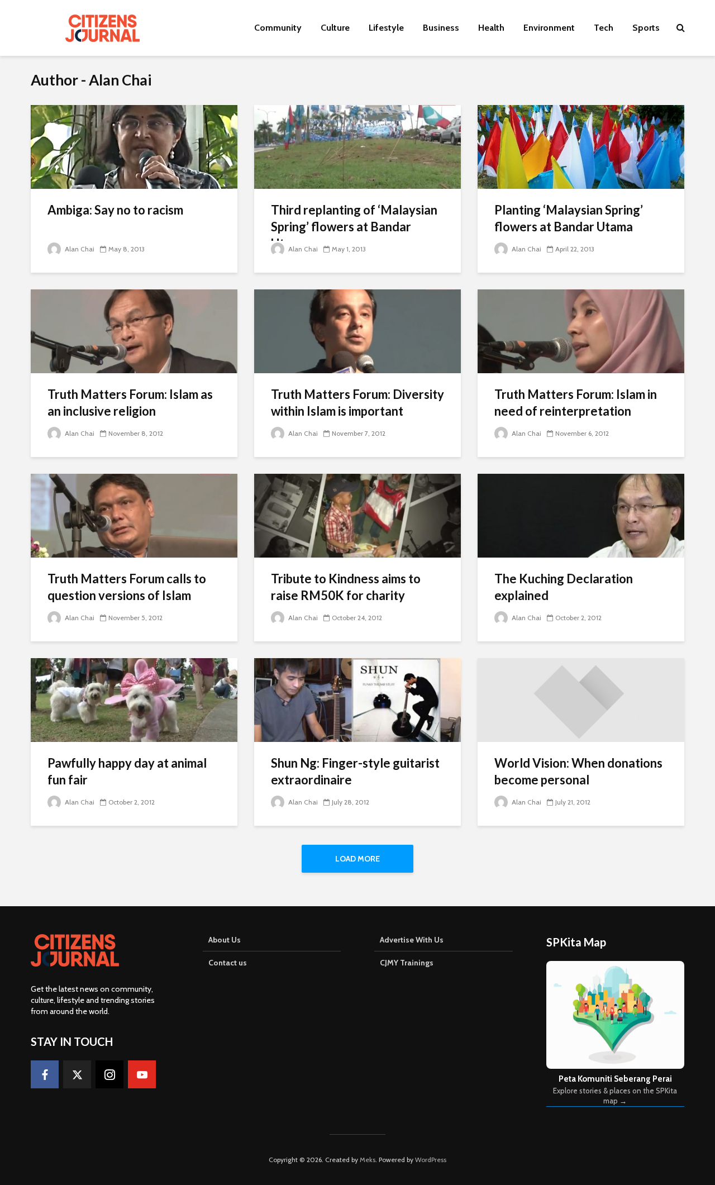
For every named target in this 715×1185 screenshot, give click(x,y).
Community (278, 27)
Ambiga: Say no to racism (115, 209)
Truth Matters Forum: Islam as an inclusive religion (130, 402)
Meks (367, 1159)
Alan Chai (78, 249)
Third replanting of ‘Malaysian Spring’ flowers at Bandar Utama (354, 226)
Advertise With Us (412, 940)
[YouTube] (142, 1074)
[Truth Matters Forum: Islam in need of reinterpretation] (581, 330)
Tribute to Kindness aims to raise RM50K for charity (346, 587)
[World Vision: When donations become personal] (581, 699)
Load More (357, 859)
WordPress (430, 1159)
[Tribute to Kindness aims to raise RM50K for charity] (357, 515)
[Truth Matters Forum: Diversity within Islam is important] (357, 330)
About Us (224, 940)
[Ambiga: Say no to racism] (134, 146)
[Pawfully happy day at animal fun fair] (134, 699)
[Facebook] (45, 1074)
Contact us (227, 963)
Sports (646, 27)
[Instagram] (109, 1074)
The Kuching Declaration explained (563, 587)
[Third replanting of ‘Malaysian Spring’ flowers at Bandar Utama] (357, 146)
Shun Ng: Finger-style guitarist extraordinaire (355, 771)
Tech (603, 27)
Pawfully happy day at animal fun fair (127, 771)
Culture (335, 27)
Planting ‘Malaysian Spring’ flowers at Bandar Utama (568, 218)
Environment (549, 27)
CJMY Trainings (406, 963)
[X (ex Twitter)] (77, 1074)
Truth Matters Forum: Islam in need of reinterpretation (575, 402)
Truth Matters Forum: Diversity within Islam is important (357, 402)
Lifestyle (386, 27)
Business (441, 27)
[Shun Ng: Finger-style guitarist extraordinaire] (357, 699)
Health (491, 27)
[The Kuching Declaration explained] (581, 515)
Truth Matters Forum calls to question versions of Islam (126, 587)
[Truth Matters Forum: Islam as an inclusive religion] (134, 330)
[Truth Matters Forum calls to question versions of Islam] (134, 515)
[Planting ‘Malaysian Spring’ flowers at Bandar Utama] (581, 146)
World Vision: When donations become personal (578, 771)
